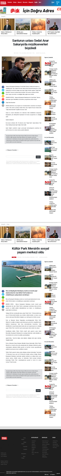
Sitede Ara (55, 441)
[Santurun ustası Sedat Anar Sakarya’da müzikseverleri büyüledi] (21, 69)
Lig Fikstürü (44, 447)
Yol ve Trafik (45, 442)
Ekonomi (25, 2)
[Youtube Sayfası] (9, 445)
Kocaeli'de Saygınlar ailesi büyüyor (53, 142)
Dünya (14, 2)
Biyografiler (55, 444)
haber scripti (3, 474)
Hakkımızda (3, 453)
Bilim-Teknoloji (35, 452)
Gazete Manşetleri (44, 456)
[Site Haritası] (2, 447)
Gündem (10, 2)
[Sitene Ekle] (4, 447)
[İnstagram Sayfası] (7, 445)
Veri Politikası (4, 456)
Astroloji (55, 447)
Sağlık (35, 2)
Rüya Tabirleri (56, 445)
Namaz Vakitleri (46, 444)
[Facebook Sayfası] (1, 445)
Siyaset (20, 2)
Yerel (33, 454)
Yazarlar (25, 446)
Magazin (31, 2)
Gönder (38, 156)
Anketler (55, 442)
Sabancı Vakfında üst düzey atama (52, 113)
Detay (47, 474)
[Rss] (14, 445)
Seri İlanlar (44, 452)
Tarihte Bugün (45, 449)
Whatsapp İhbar (4, 462)
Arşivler (25, 449)
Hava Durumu (45, 441)
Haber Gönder (4, 464)
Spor (40, 2)
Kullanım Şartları (4, 461)
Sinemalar (44, 450)
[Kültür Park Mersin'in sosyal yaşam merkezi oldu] (21, 273)
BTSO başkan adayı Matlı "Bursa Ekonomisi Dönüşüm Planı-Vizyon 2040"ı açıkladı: (53, 128)
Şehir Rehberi (45, 454)
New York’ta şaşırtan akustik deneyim (53, 119)
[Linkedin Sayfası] (12, 445)
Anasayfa (3, 16)
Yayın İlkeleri (3, 454)
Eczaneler (44, 445)
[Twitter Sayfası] (4, 445)
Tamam (53, 474)
